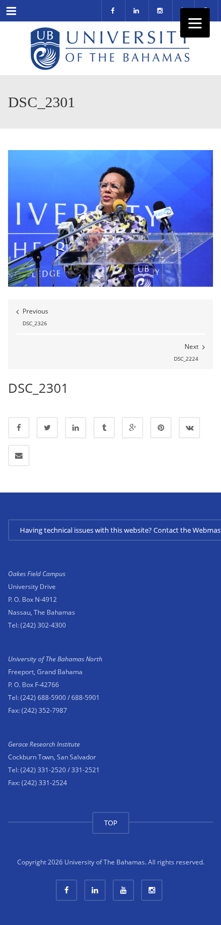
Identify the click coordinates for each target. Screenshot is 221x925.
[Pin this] (161, 427)
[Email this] (19, 455)
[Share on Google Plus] (132, 427)
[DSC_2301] (110, 217)
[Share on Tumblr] (104, 427)
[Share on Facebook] (19, 427)
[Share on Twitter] (47, 427)
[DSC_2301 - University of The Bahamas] (110, 48)
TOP (110, 822)
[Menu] (195, 23)
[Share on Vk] (189, 427)
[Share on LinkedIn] (75, 427)
